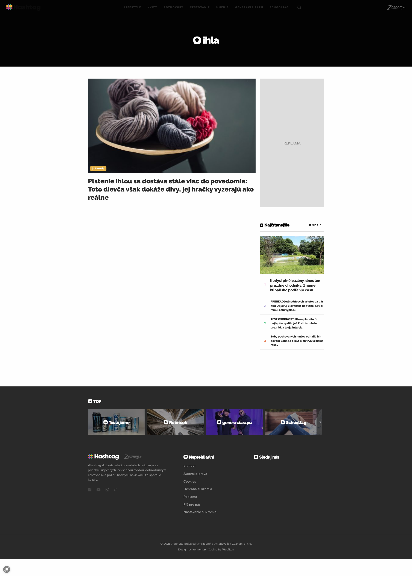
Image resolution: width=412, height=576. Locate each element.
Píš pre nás (192, 504)
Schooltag (279, 7)
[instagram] (107, 490)
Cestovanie (200, 7)
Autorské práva (195, 474)
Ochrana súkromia (197, 489)
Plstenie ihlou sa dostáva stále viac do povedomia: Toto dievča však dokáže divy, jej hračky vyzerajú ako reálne (171, 189)
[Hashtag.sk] (23, 7)
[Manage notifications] (6, 569)
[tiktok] (115, 490)
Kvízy (152, 7)
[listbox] (309, 225)
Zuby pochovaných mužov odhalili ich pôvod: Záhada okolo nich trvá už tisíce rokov (297, 341)
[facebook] (89, 490)
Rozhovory (173, 7)
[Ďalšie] (320, 422)
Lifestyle (132, 7)
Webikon (228, 549)
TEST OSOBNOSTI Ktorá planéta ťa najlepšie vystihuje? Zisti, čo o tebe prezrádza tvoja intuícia (294, 323)
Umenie (222, 7)
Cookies (189, 481)
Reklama (190, 496)
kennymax (199, 549)
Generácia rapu (249, 7)
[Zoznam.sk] (396, 8)
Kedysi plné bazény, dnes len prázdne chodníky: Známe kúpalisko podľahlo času (295, 285)
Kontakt (189, 466)
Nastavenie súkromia (200, 512)
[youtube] (98, 490)
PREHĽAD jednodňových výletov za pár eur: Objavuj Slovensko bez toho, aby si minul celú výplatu (297, 306)
